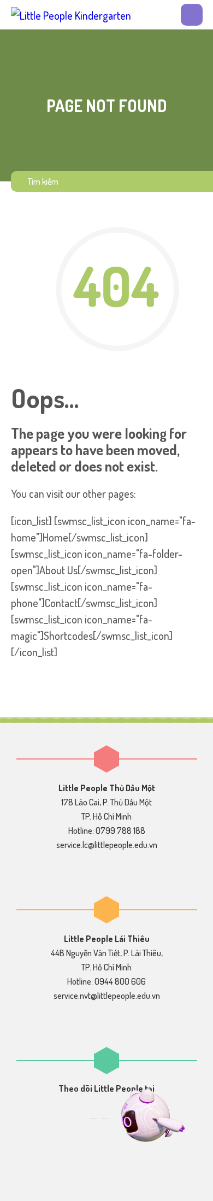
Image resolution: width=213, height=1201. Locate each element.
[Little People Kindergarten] (71, 14)
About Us (58, 570)
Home (55, 537)
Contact (61, 603)
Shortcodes (68, 635)
